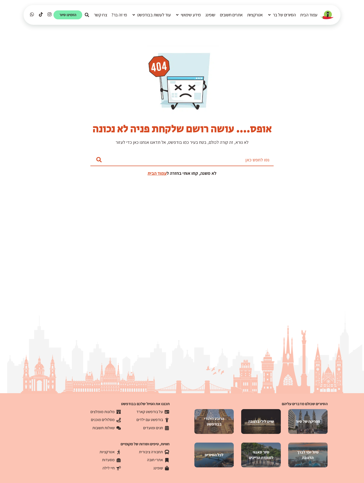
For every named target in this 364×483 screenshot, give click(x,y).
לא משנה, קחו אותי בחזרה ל (191, 173)
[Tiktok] (41, 14)
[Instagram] (49, 14)
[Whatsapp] (32, 14)
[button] (281, 15)
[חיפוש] (99, 160)
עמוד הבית (157, 173)
